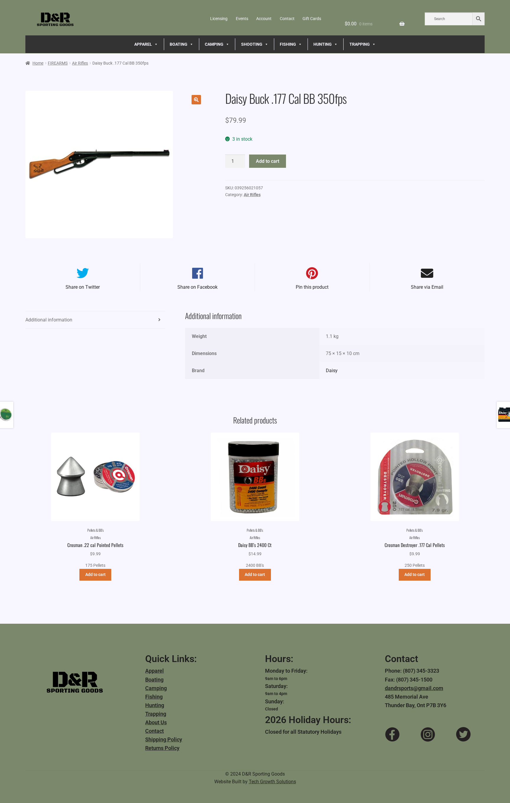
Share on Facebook (197, 287)
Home (37, 63)
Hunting (154, 705)
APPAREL (143, 44)
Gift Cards (312, 18)
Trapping (155, 714)
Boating (154, 679)
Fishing (154, 697)
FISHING (288, 44)
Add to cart (267, 161)
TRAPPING (359, 44)
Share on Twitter (83, 287)
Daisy (332, 370)
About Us (156, 722)
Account (264, 18)
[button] (196, 99)
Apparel (154, 671)
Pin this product (312, 287)
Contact (287, 18)
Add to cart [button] (95, 574)
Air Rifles (80, 63)
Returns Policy (162, 748)
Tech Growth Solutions (272, 781)
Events (242, 18)
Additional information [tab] (48, 320)
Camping (156, 688)
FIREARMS (58, 63)
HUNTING (322, 44)
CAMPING (214, 44)
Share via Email (427, 287)
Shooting (251, 44)
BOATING (178, 44)
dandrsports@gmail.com (414, 688)
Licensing (219, 18)
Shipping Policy (163, 739)
